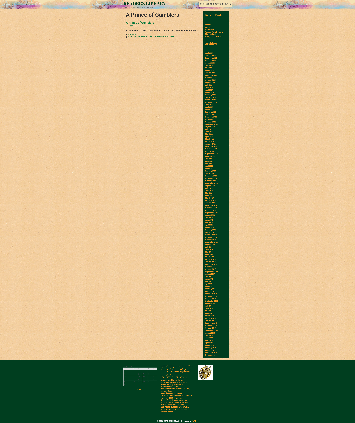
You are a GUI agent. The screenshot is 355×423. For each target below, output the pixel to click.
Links (225, 4)
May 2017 (209, 281)
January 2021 (210, 173)
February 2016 (210, 318)
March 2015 (209, 345)
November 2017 (211, 267)
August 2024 (210, 83)
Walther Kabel (169, 406)
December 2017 (211, 264)
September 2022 (211, 124)
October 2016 (210, 299)
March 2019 (209, 227)
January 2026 (210, 55)
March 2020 (209, 198)
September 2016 (211, 301)
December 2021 (211, 146)
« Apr (139, 389)
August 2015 (210, 333)
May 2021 (209, 164)
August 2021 (210, 156)
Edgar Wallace (186, 372)
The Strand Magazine (174, 402)
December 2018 (211, 235)
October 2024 (210, 80)
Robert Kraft (183, 400)
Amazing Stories (167, 366)
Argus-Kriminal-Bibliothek (185, 366)
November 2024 (211, 78)
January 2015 (210, 350)
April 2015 (209, 343)
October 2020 (210, 181)
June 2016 (209, 308)
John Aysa (181, 387)
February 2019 (210, 230)
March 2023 (209, 110)
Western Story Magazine (167, 409)
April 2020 (209, 195)
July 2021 (209, 159)
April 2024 (209, 90)
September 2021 (211, 154)
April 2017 (209, 284)
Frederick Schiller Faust (168, 378)
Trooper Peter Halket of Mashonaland (214, 33)
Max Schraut (187, 395)
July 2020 (209, 188)
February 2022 (210, 141)
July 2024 (209, 85)
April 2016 (209, 313)
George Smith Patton (213, 36)
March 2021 (209, 168)
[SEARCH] (230, 4)
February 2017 (210, 289)
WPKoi (195, 421)
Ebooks (217, 4)
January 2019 (210, 232)
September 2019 (211, 213)
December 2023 (211, 100)
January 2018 (210, 262)
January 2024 (210, 97)
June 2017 (209, 279)
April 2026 (209, 53)
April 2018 (209, 254)
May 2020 (209, 193)
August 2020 (210, 186)
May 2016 (209, 311)
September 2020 (211, 183)
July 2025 (209, 65)
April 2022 (209, 137)
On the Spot (206, 4)
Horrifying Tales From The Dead (174, 382)
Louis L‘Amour (167, 395)
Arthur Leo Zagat (178, 368)
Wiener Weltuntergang (181, 409)
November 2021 (211, 149)
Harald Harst (177, 380)
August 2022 (210, 127)
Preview (208, 25)
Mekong (208, 27)
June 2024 (209, 87)
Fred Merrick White (183, 378)
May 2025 (209, 68)
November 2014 (211, 355)
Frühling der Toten (165, 380)
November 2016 (211, 296)
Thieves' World (184, 402)
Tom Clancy (164, 404)
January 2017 (210, 291)
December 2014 (211, 352)
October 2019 (210, 210)
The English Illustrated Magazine (166, 36)
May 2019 (209, 222)
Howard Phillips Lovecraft (172, 384)
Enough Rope (179, 376)
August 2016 (210, 303)
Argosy (175, 366)
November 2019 (211, 208)
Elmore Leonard (181, 374)
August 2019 (210, 215)
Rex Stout (179, 398)
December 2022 (211, 117)
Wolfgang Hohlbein (167, 411)
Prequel (171, 398)
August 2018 (210, 245)
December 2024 (211, 75)
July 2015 (209, 335)
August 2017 (210, 274)
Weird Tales (184, 407)
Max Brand (177, 396)
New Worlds (164, 398)
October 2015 (210, 328)
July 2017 (209, 276)
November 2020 (211, 178)
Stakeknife (209, 30)
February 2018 (210, 259)
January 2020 (210, 203)
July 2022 (209, 129)
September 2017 (211, 272)
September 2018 (211, 242)
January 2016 (210, 321)
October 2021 (210, 151)
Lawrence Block (166, 391)
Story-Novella (132, 34)
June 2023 (209, 105)
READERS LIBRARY (144, 3)
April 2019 (209, 225)
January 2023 (210, 114)
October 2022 (210, 122)
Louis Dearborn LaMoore (171, 393)
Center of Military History (181, 370)
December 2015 (211, 323)
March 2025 (209, 70)
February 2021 (210, 171)
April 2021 (209, 166)
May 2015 (209, 340)
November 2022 (211, 119)
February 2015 (210, 348)
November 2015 (211, 326)
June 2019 (209, 220)
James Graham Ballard (169, 387)
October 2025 (210, 60)
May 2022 (209, 134)
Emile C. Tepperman (167, 376)
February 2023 (210, 112)
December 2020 (211, 176)
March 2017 (209, 286)
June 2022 (209, 132)
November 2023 (211, 102)
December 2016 (211, 294)
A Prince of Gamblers (140, 22)
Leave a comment (133, 38)
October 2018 (210, 240)
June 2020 (209, 191)
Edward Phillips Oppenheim (148, 36)
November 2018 (211, 237)
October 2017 (210, 269)
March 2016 (209, 316)
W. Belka (181, 404)
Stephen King (164, 402)
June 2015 (209, 338)
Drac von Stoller (173, 372)
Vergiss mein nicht (173, 404)
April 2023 (209, 107)
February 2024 (210, 95)
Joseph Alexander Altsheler (172, 389)
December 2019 (211, 205)
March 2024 (209, 92)
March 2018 (209, 257)
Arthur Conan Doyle (166, 368)
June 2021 (209, 161)
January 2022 (210, 144)
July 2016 (209, 306)
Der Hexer (163, 372)
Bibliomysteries (166, 370)
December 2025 (211, 58)
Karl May (187, 389)
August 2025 (210, 63)
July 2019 (209, 218)
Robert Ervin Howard (169, 400)
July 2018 (209, 247)
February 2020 (210, 200)
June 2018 (209, 249)
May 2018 (209, 252)
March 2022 (209, 139)
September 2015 (211, 330)
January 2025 (210, 73)
